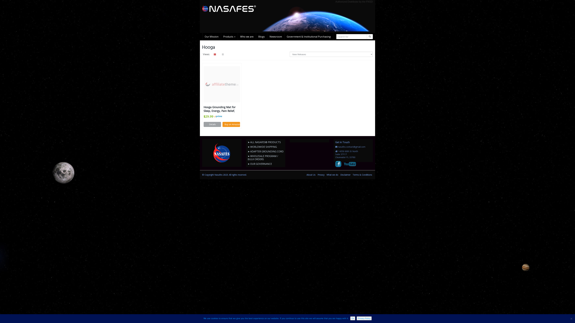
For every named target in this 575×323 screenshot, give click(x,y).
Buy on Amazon (232, 124)
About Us (311, 174)
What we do (332, 174)
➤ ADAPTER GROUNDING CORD (266, 151)
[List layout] (223, 54)
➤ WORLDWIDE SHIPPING (262, 146)
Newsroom (276, 36)
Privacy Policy (364, 318)
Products (228, 36)
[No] (571, 318)
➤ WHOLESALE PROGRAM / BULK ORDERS (263, 157)
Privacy (321, 174)
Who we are (247, 36)
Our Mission (211, 36)
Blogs (261, 36)
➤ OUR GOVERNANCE (260, 164)
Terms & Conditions (362, 174)
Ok (352, 318)
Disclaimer (345, 174)
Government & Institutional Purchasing (309, 36)
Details (212, 124)
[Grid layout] (215, 54)
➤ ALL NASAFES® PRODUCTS (264, 142)
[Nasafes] (229, 8)
